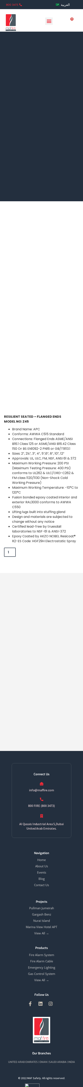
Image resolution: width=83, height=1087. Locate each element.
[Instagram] (51, 1004)
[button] (49, 21)
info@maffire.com (41, 790)
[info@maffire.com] (41, 783)
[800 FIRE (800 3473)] (41, 799)
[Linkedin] (40, 1004)
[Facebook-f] (30, 1004)
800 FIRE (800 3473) (41, 806)
